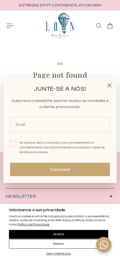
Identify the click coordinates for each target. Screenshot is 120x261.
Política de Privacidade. (34, 224)
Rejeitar (58, 244)
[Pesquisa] (98, 26)
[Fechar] (109, 85)
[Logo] (60, 25)
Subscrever (60, 169)
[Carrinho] (110, 26)
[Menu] (10, 25)
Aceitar (58, 234)
